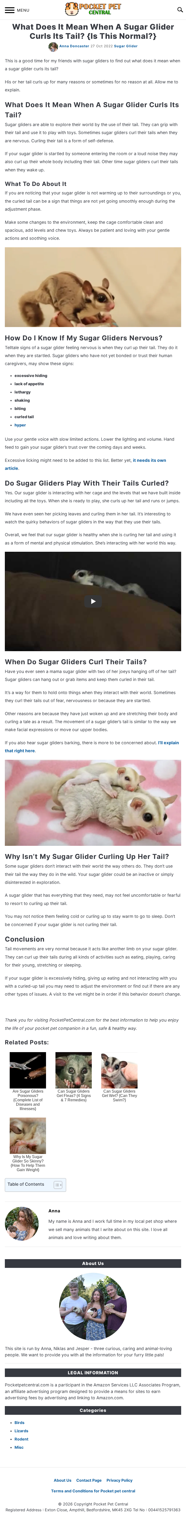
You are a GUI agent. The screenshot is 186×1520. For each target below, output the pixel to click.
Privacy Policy (119, 1480)
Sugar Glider (126, 46)
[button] (53, 1185)
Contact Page (89, 1480)
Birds (19, 1422)
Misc (19, 1447)
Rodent (21, 1439)
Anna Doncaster (74, 46)
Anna (54, 1210)
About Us (62, 1480)
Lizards (21, 1430)
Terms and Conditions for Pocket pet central (93, 1490)
